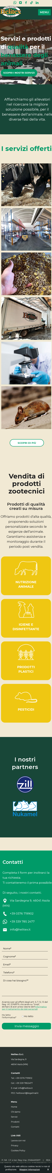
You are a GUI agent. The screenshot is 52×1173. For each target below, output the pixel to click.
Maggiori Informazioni (29, 1169)
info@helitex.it (20, 929)
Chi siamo (15, 1112)
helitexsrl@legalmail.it (27, 1093)
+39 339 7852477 (24, 1083)
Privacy (14, 1145)
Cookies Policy (18, 1150)
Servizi (14, 1117)
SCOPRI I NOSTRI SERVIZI (19, 72)
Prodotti (15, 1122)
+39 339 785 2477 (22, 921)
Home (14, 1107)
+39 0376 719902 (21, 913)
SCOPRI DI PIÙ (27, 443)
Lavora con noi (18, 1140)
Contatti (15, 1127)
